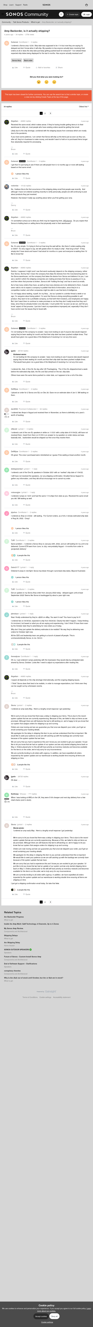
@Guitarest (67, 220)
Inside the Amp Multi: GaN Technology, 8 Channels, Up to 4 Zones (31, 924)
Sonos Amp (16, 60)
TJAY (13, 540)
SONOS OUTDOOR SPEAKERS (16, 949)
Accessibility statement (61, 997)
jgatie (13, 351)
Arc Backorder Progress (14, 917)
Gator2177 (15, 567)
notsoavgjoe (15, 492)
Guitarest (14, 42)
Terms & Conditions (30, 997)
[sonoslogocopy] (46, 5)
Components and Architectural (15, 931)
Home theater (9, 945)
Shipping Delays (11, 935)
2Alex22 (14, 429)
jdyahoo (14, 512)
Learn (11, 5)
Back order (28, 60)
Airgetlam (14, 121)
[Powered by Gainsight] (46, 992)
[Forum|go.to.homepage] (27, 14)
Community (6, 22)
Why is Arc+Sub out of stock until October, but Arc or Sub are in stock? (33, 978)
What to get (35, 22)
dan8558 (14, 409)
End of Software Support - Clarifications (20, 963)
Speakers (7, 952)
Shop (5, 5)
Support (18, 5)
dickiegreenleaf (17, 469)
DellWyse (14, 389)
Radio (25, 5)
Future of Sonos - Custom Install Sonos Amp (22, 956)
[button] (2, 15)
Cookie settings (45, 997)
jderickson (15, 613)
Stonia (13, 705)
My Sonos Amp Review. (13, 928)
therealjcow (15, 656)
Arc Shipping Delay (12, 942)
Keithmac (15, 794)
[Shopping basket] (86, 5)
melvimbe (14, 185)
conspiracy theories (12, 970)
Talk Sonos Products (21, 22)
